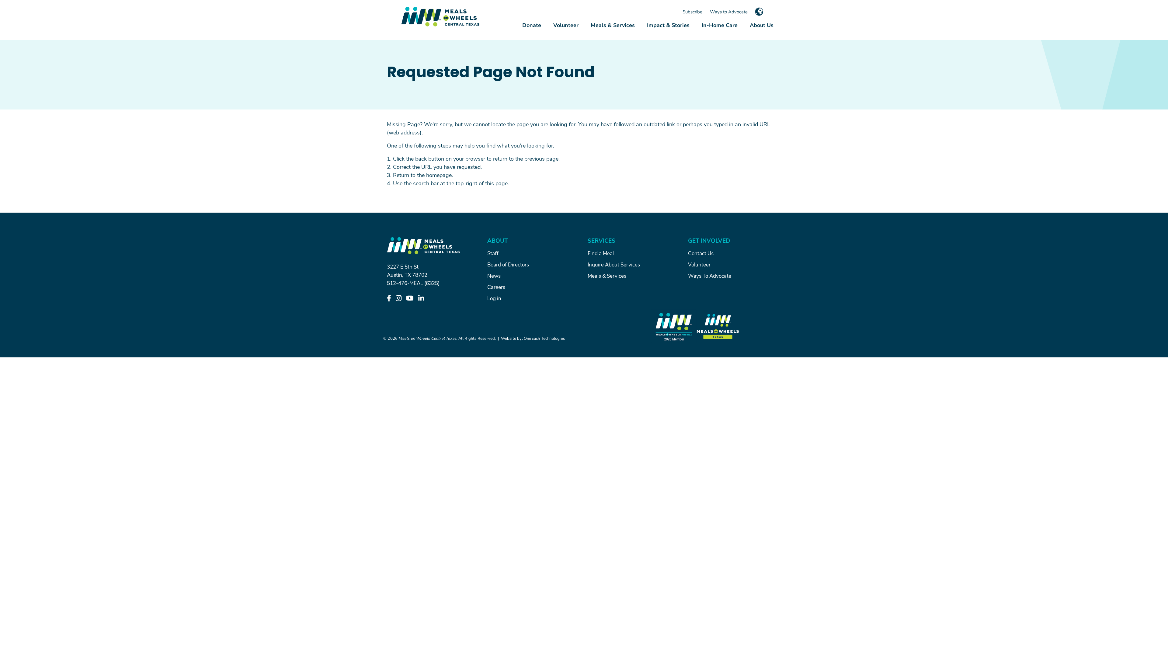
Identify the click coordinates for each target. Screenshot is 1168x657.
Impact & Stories (668, 25)
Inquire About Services (614, 264)
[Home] (440, 16)
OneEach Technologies (544, 338)
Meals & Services (613, 25)
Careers (496, 286)
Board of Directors (508, 264)
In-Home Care (720, 25)
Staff (493, 253)
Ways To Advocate (709, 275)
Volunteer (566, 25)
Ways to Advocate (729, 12)
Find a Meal (601, 253)
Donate (531, 25)
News (494, 275)
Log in (494, 298)
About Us (761, 25)
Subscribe (692, 12)
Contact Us (701, 253)
